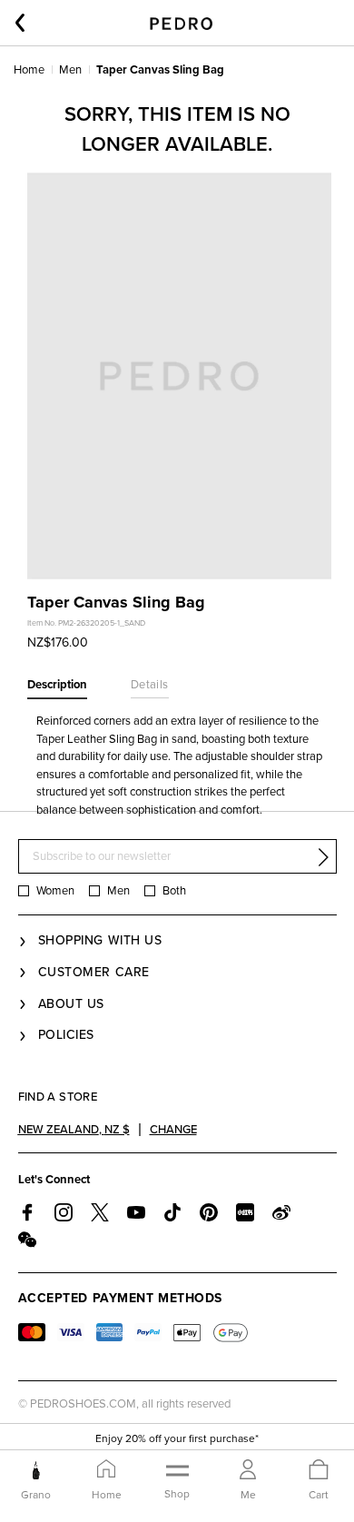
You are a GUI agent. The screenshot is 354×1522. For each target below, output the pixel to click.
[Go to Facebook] (27, 1212)
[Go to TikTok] (172, 1212)
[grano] (36, 1470)
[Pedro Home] (181, 22)
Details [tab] (150, 684)
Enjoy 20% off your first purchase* (177, 1438)
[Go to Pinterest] (209, 1212)
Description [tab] (57, 684)
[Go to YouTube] (136, 1212)
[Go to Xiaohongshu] (245, 1212)
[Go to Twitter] (100, 1212)
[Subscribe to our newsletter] (323, 857)
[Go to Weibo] (281, 1212)
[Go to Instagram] (63, 1212)
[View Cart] (319, 1470)
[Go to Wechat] (27, 1239)
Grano (36, 1494)
